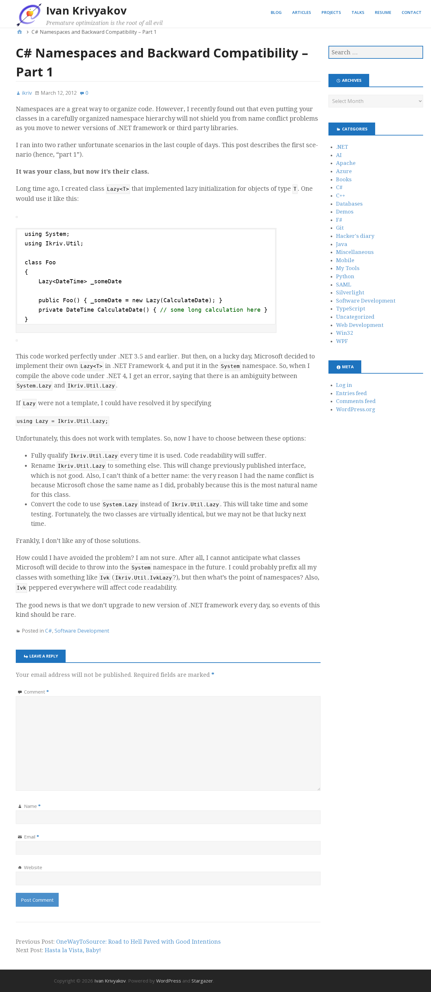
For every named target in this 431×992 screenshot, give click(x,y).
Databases (349, 204)
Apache (346, 163)
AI (339, 155)
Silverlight (350, 292)
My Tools (347, 268)
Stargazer (202, 980)
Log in (344, 385)
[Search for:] (375, 52)
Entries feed (351, 393)
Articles (301, 12)
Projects (331, 12)
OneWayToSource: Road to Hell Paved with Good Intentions (138, 941)
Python (345, 276)
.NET (342, 147)
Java (341, 244)
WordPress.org (355, 409)
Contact (412, 12)
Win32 (344, 333)
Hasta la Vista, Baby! (73, 950)
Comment (36, 691)
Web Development (359, 325)
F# (339, 220)
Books (343, 179)
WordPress (168, 980)
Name (32, 806)
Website (33, 867)
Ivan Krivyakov (86, 10)
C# (48, 630)
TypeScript (350, 308)
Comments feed (356, 401)
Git (340, 228)
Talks (357, 12)
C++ (340, 195)
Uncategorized (355, 317)
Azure (344, 171)
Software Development (82, 630)
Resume (383, 12)
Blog (276, 12)
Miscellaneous (355, 252)
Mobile (345, 260)
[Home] (19, 32)
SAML (343, 284)
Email (31, 836)
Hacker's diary (355, 236)
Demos (344, 211)
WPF (342, 341)
